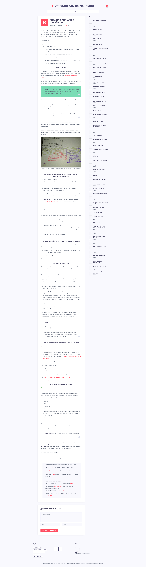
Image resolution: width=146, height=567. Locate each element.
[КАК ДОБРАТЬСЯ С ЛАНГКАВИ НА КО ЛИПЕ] (90, 203)
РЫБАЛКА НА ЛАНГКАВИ (98, 188)
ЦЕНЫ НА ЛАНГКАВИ (98, 25)
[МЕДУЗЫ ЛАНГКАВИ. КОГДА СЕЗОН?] (90, 268)
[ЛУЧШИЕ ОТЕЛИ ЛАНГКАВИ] (90, 55)
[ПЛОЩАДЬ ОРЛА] (90, 252)
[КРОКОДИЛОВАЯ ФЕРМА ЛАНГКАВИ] (90, 78)
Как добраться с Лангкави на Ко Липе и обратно (57, 377)
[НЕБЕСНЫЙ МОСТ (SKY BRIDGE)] (90, 181)
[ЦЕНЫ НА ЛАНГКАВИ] (90, 26)
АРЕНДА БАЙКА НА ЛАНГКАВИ (100, 193)
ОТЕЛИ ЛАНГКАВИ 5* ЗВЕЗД (99, 67)
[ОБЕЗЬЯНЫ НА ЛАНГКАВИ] (90, 257)
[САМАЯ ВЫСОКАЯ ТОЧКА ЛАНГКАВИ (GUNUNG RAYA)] (90, 228)
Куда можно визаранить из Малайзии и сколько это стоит (63, 60)
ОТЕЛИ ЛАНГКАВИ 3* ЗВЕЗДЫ (99, 58)
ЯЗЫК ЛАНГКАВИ (97, 110)
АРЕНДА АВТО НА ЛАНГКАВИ (99, 20)
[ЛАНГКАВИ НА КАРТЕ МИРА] (90, 107)
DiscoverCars (57, 486)
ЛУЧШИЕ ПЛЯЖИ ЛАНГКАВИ (99, 242)
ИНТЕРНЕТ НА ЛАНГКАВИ (99, 86)
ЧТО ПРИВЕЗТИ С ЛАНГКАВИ (99, 101)
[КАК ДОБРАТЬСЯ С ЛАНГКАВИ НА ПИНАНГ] (90, 50)
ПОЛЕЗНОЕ (41, 552)
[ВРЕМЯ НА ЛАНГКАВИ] (90, 146)
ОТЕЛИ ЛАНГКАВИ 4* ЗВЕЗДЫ (99, 63)
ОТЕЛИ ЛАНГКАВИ (97, 38)
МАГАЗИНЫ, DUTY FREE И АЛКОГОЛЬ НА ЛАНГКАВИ (99, 92)
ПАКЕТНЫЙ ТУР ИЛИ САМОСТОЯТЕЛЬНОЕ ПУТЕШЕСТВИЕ (98, 261)
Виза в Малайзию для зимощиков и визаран (58, 55)
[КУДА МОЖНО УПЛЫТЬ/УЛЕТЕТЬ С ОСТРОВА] (90, 156)
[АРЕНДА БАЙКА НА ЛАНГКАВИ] (90, 194)
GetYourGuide (51, 467)
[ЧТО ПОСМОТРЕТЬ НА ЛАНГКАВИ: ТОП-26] (90, 44)
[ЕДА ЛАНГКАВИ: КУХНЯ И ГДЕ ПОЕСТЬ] (90, 175)
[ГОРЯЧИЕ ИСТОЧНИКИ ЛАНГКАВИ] (90, 218)
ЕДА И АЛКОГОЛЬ (37, 549)
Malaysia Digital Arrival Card (50, 201)
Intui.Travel (60, 490)
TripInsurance (49, 495)
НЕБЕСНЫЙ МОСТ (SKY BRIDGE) (100, 179)
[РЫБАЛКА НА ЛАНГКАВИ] (90, 190)
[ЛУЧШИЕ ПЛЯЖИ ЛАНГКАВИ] (90, 243)
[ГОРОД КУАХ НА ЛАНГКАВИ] (90, 185)
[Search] (107, 6)
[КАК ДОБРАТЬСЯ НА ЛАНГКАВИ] (90, 166)
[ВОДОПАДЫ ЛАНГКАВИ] (90, 98)
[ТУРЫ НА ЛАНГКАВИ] (90, 136)
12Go (71, 483)
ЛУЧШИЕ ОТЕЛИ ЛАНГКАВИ (99, 54)
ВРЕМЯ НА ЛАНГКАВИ (98, 145)
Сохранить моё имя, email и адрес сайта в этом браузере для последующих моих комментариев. (61, 527)
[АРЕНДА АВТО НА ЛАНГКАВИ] (90, 21)
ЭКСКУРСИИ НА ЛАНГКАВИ (99, 169)
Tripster (50, 470)
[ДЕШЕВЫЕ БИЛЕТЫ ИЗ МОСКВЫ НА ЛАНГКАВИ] (90, 141)
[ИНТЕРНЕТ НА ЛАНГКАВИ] (90, 88)
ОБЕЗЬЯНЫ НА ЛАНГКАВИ (99, 255)
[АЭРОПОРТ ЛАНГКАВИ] (90, 233)
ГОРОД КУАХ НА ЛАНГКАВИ (99, 184)
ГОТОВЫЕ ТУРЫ (37, 547)
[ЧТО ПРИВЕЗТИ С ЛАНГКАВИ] (90, 102)
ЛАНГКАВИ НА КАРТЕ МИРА (99, 105)
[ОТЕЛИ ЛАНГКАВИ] (90, 40)
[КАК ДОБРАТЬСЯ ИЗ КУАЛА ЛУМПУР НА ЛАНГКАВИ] (90, 121)
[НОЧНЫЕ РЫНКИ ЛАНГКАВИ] (90, 199)
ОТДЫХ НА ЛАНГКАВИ (98, 222)
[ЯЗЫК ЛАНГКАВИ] (90, 111)
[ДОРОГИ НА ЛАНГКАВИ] (90, 73)
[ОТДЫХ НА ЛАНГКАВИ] (90, 223)
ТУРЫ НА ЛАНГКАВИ (97, 135)
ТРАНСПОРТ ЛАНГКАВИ (98, 207)
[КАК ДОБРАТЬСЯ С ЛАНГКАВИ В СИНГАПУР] (90, 151)
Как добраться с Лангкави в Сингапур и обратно (57, 380)
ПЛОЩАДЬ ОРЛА (97, 251)
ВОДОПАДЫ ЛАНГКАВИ (98, 96)
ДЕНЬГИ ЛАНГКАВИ (97, 34)
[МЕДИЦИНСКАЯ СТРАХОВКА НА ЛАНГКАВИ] (90, 116)
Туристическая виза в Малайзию (55, 63)
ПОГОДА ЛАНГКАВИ (97, 29)
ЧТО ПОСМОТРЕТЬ (38, 556)
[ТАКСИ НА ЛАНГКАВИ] (90, 132)
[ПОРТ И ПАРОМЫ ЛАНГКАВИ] (90, 248)
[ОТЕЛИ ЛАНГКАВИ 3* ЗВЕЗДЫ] (90, 59)
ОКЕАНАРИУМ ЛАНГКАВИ (98, 82)
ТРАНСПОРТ (36, 554)
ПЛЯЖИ (35, 552)
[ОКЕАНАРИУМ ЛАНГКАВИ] (90, 83)
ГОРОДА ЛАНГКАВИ (97, 212)
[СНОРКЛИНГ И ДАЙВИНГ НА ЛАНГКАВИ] (90, 273)
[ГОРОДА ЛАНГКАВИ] (90, 213)
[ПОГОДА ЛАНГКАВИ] (90, 31)
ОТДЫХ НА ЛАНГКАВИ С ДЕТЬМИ (100, 160)
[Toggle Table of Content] (42, 44)
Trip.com (62, 479)
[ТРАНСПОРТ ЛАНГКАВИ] (90, 209)
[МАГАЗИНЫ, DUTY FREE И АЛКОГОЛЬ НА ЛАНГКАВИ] (90, 92)
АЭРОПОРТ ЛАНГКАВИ (98, 232)
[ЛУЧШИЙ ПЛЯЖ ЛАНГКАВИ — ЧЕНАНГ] (90, 238)
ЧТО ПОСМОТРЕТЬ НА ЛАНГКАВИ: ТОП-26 (98, 44)
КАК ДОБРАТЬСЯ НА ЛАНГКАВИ (100, 165)
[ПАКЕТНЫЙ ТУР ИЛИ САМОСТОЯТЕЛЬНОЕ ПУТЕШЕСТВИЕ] (90, 261)
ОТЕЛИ (44, 549)
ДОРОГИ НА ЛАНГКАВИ (98, 72)
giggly (76, 552)
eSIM (54, 474)
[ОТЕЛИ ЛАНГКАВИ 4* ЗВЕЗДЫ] (90, 64)
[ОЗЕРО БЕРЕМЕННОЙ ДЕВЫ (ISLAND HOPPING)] (90, 127)
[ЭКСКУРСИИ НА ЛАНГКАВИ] (90, 171)
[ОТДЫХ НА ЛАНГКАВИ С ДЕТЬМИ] (90, 161)
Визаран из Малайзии (52, 58)
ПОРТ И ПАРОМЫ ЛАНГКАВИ (99, 246)
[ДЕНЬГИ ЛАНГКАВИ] (90, 35)
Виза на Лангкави (50, 46)
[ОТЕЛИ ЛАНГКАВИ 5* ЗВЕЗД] (90, 69)
